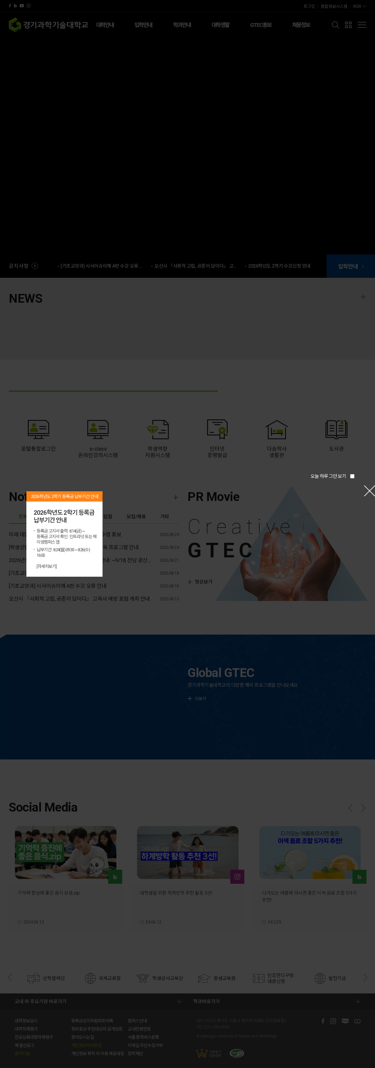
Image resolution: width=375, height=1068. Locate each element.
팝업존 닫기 (369, 490)
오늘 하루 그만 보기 (328, 476)
